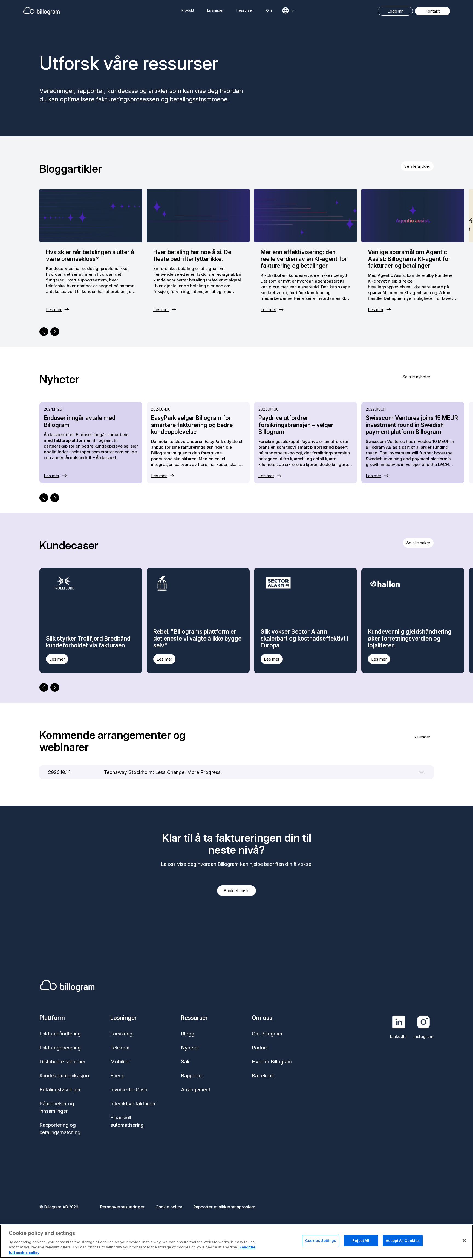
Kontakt (432, 11)
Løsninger (215, 10)
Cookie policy (168, 1206)
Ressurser (244, 10)
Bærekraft (263, 1075)
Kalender (422, 736)
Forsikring (121, 1034)
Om (269, 10)
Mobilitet (120, 1062)
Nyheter (190, 1048)
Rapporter (192, 1075)
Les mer (54, 309)
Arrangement (195, 1089)
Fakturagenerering (60, 1048)
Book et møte (236, 890)
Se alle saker (418, 542)
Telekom (119, 1048)
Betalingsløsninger (60, 1089)
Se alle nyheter (416, 376)
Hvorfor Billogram (272, 1062)
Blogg (187, 1034)
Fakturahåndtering (60, 1034)
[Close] (464, 1240)
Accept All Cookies (403, 1240)
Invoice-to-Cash (128, 1089)
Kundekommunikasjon (64, 1075)
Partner (260, 1048)
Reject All (360, 1240)
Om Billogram (267, 1034)
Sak (185, 1062)
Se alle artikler (417, 166)
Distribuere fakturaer (62, 1062)
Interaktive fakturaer (133, 1103)
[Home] (85, 11)
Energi (117, 1075)
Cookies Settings (320, 1240)
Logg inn (395, 11)
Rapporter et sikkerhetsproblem (224, 1206)
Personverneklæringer (122, 1206)
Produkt (187, 10)
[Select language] (288, 10)
